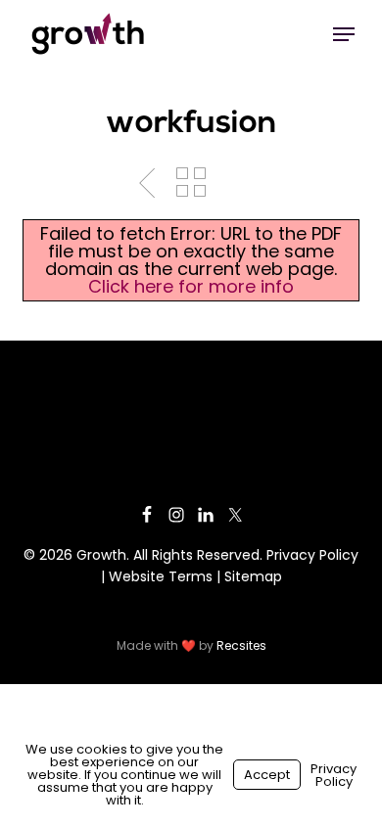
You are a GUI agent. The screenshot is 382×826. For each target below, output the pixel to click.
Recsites (241, 645)
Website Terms (161, 576)
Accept (267, 774)
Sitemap (253, 576)
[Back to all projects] (191, 182)
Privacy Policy (312, 555)
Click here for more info (191, 286)
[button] (344, 34)
